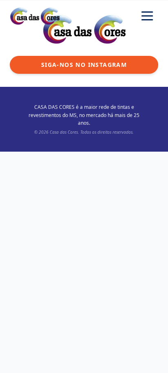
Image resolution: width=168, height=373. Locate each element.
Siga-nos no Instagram (84, 64)
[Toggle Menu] (147, 16)
